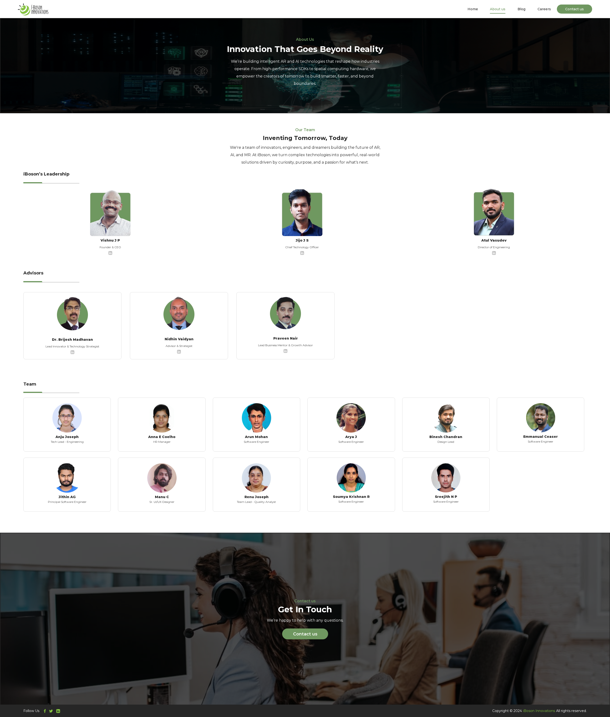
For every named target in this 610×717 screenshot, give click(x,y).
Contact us (574, 9)
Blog (521, 9)
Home (473, 9)
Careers (544, 9)
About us (497, 9)
